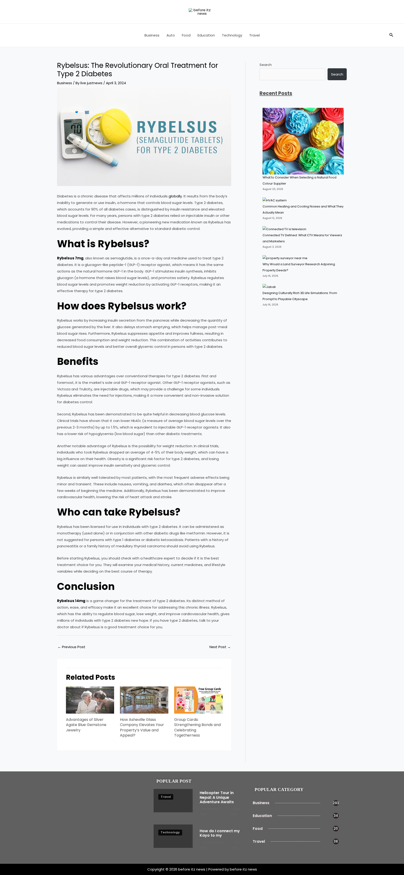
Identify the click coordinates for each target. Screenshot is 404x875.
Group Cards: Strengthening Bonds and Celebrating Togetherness (197, 727)
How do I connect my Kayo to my (220, 833)
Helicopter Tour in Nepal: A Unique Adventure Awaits (217, 797)
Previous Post (71, 646)
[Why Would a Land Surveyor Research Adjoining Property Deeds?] (285, 258)
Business (151, 35)
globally (175, 196)
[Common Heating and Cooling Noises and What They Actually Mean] (275, 200)
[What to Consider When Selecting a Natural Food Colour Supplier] (303, 141)
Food (186, 35)
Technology (232, 35)
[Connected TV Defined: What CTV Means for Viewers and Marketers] (284, 229)
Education (206, 35)
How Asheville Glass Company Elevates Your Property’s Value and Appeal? (142, 727)
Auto (170, 35)
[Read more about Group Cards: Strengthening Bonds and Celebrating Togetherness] (198, 699)
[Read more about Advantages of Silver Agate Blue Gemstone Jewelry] (90, 699)
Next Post (220, 646)
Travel (254, 35)
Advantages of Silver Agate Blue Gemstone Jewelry (86, 725)
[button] (391, 35)
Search (266, 64)
